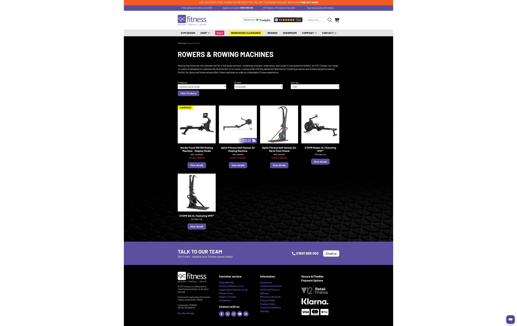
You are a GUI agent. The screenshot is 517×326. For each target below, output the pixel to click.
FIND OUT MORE (309, 2)
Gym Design (188, 32)
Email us (331, 253)
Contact (328, 32)
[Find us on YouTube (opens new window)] (240, 313)
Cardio (197, 43)
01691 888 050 (246, 7)
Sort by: (295, 82)
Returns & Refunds (270, 296)
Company (308, 32)
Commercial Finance (271, 285)
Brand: (237, 82)
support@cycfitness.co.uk (233, 289)
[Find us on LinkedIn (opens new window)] (246, 313)
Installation (225, 300)
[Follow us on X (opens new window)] (228, 313)
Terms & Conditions (270, 307)
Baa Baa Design (186, 313)
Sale (219, 32)
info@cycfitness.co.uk (231, 285)
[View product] (197, 124)
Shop (203, 32)
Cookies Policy (267, 303)
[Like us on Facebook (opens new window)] (222, 313)
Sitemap (264, 311)
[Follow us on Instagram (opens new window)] (234, 313)
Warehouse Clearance (246, 32)
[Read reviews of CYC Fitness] (288, 19)
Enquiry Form (226, 293)
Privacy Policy (267, 300)
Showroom (290, 32)
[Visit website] (257, 19)
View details (196, 165)
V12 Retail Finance (270, 289)
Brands (272, 32)
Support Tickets (227, 296)
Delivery (264, 293)
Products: (183, 82)
